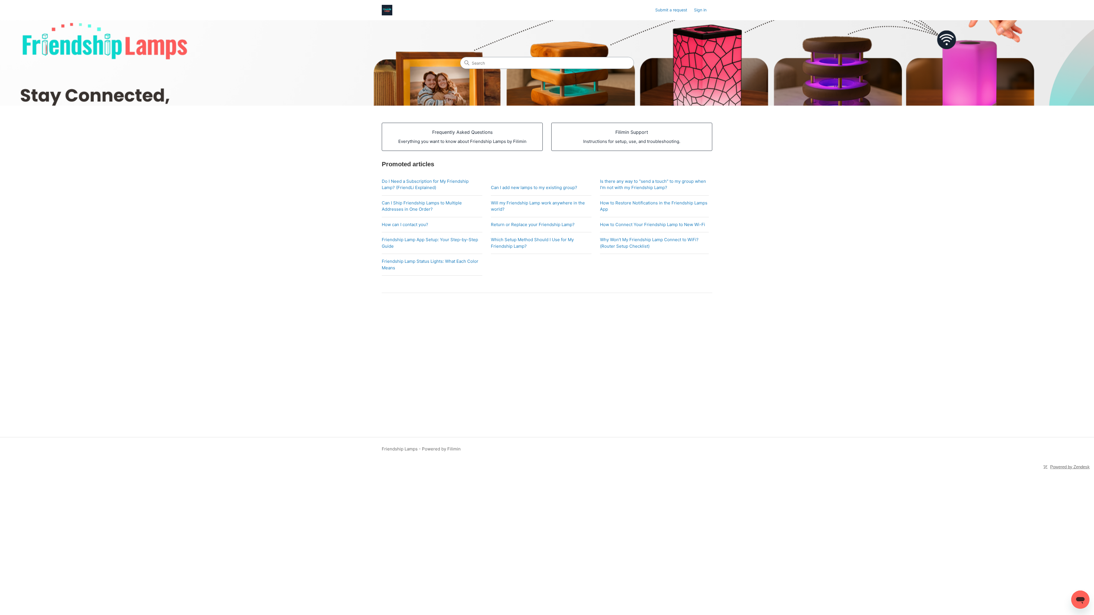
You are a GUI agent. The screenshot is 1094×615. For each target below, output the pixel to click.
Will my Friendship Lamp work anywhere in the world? (538, 206)
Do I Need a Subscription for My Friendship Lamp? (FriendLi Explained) (425, 184)
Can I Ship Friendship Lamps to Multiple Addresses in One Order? (422, 206)
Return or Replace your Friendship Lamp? (533, 224)
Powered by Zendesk (1070, 466)
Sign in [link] (700, 9)
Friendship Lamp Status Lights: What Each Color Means (430, 264)
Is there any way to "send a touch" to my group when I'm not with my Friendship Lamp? (653, 184)
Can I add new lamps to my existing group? (534, 187)
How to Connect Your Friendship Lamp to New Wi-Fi (652, 224)
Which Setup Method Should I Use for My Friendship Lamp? (532, 243)
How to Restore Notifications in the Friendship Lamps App (653, 206)
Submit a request (671, 9)
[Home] (387, 10)
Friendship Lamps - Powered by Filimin (421, 449)
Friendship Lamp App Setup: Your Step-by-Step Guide (430, 243)
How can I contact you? (405, 224)
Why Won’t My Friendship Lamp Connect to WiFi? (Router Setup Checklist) (649, 243)
